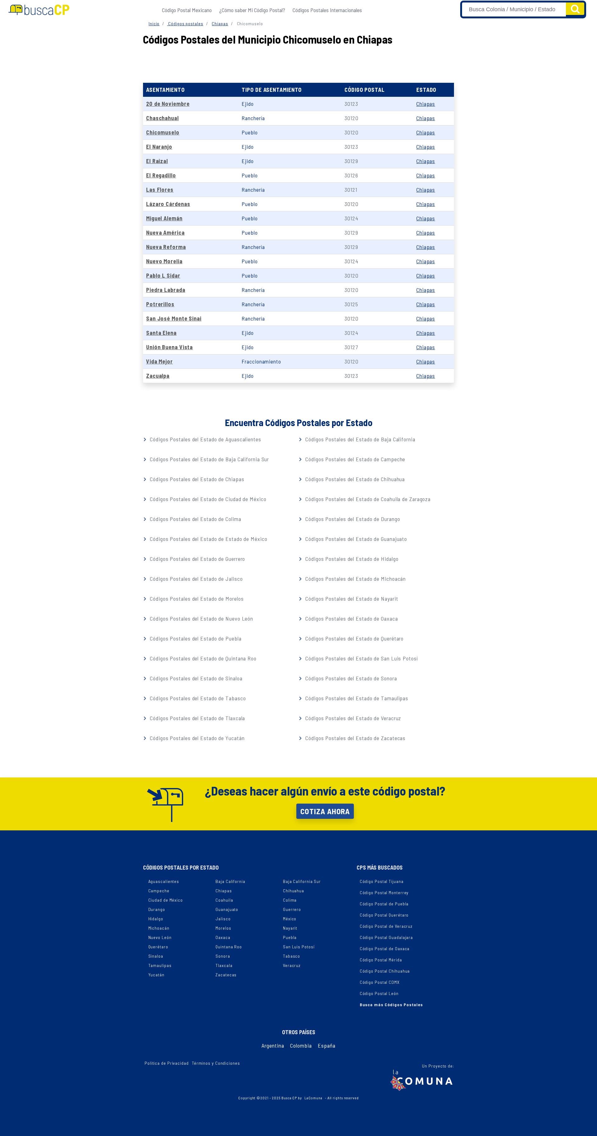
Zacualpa (157, 375)
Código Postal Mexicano (187, 10)
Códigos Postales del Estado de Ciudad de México (207, 498)
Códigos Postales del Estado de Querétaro (354, 638)
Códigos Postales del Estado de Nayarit (351, 598)
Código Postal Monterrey (384, 892)
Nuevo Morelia (164, 261)
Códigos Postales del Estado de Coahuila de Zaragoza (367, 498)
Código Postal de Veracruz (386, 926)
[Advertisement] (298, 63)
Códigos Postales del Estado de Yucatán (196, 738)
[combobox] (514, 9)
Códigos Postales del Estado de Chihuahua (354, 479)
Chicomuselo (162, 132)
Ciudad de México (165, 900)
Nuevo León (160, 937)
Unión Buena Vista (169, 347)
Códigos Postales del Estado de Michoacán (355, 578)
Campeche (158, 890)
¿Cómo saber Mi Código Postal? (252, 10)
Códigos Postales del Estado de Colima (194, 518)
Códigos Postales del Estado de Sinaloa (195, 678)
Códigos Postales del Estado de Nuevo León (200, 618)
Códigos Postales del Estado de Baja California (359, 439)
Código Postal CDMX (380, 982)
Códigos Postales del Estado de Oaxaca (351, 618)
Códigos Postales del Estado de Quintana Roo (202, 658)
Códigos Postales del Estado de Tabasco (197, 698)
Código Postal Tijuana (382, 881)
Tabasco (291, 956)
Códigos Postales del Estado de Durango (352, 518)
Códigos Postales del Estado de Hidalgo (351, 558)
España (326, 1045)
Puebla (290, 937)
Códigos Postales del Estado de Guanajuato (355, 538)
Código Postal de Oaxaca (385, 948)
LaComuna (313, 1098)
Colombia (301, 1045)
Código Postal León (379, 993)
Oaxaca (222, 937)
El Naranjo (159, 146)
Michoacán (158, 928)
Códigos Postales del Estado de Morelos (195, 598)
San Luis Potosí (299, 946)
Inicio (154, 23)
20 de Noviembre (168, 103)
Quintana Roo (228, 946)
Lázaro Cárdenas (168, 203)
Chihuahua (293, 890)
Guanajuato (226, 909)
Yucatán (156, 974)
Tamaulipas (160, 965)
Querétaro (158, 946)
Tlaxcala (223, 965)
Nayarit (290, 928)
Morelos (223, 928)
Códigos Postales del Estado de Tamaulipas (356, 698)
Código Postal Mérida (381, 959)
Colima (290, 900)
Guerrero (292, 909)
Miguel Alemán (164, 218)
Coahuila (224, 900)
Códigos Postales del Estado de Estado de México (207, 538)
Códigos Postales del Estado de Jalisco (195, 578)
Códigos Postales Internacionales (327, 10)
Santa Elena (161, 332)
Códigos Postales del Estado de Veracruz (352, 718)
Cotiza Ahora (325, 811)
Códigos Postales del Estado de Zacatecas (354, 738)
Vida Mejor (159, 361)
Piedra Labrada (165, 289)
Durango (156, 909)
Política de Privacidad (167, 1063)
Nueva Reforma (166, 246)
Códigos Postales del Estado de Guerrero (196, 558)
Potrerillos (160, 304)
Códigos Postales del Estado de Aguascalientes (204, 439)
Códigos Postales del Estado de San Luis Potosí (361, 658)
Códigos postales (185, 23)
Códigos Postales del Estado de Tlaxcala (196, 718)
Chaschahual (162, 118)
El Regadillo (161, 175)
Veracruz (292, 965)
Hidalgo (155, 918)
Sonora (222, 956)
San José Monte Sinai (173, 318)
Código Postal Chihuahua (385, 971)
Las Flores (160, 189)
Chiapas (220, 23)
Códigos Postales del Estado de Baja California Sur (208, 459)
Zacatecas (226, 974)
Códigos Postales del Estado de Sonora (350, 678)
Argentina (272, 1045)
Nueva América (165, 232)
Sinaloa (155, 956)
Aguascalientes (163, 881)
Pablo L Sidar (163, 275)
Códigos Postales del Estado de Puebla (194, 638)
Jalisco (222, 918)
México (289, 918)
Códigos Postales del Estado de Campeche (354, 459)
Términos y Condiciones (216, 1063)
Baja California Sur (302, 881)
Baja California (230, 881)
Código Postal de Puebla (384, 903)
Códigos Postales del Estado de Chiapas (196, 479)
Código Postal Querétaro (384, 915)
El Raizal (157, 160)
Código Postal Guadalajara (386, 937)
